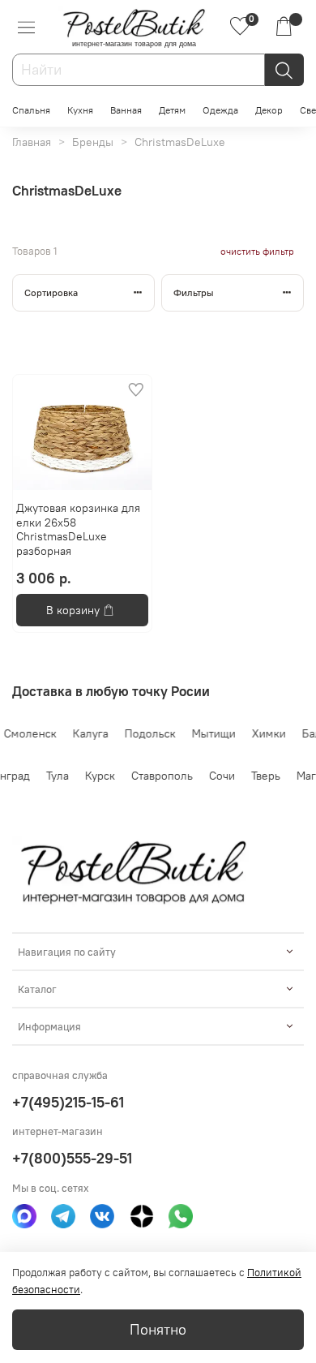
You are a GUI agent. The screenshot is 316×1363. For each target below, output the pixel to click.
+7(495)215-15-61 (68, 1102)
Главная (31, 142)
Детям (172, 110)
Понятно (158, 1330)
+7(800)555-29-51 (72, 1158)
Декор (269, 110)
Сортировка (51, 292)
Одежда (220, 110)
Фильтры (193, 292)
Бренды (92, 142)
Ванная (126, 110)
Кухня (80, 110)
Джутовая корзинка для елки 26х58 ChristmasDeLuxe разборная (78, 529)
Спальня (31, 110)
